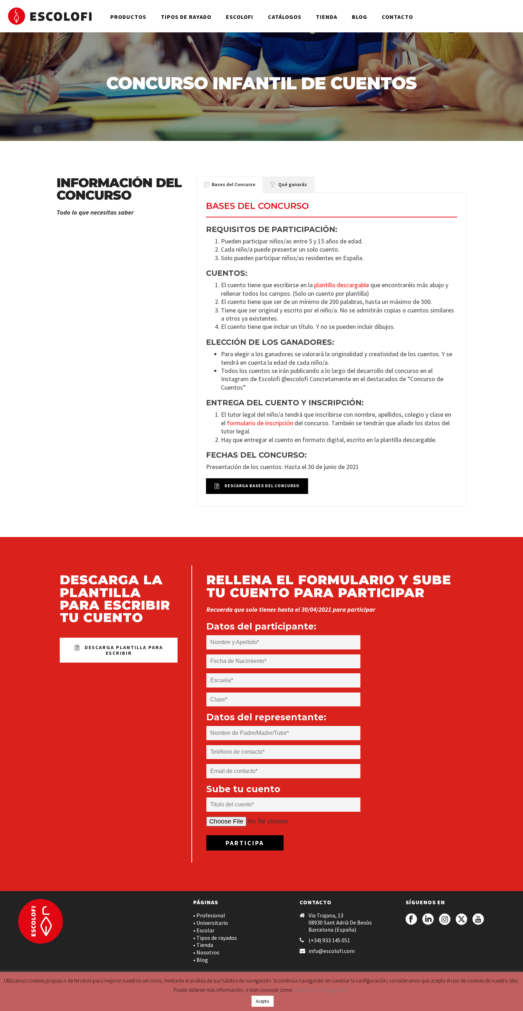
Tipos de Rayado (186, 16)
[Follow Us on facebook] (411, 919)
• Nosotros (206, 952)
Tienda (326, 16)
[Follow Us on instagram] (444, 919)
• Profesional (209, 915)
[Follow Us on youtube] (478, 919)
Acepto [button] (262, 1001)
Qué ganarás (292, 184)
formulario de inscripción (260, 423)
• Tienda (203, 944)
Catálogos (284, 16)
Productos (128, 16)
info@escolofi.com (331, 951)
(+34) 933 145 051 (329, 940)
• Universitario (210, 922)
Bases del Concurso (233, 184)
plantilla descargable (342, 285)
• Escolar (204, 930)
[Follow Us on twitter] (461, 919)
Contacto (397, 16)
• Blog (200, 959)
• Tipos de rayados (215, 937)
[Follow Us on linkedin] (428, 919)
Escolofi (239, 16)
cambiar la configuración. (321, 989)
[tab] (230, 185)
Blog (359, 16)
